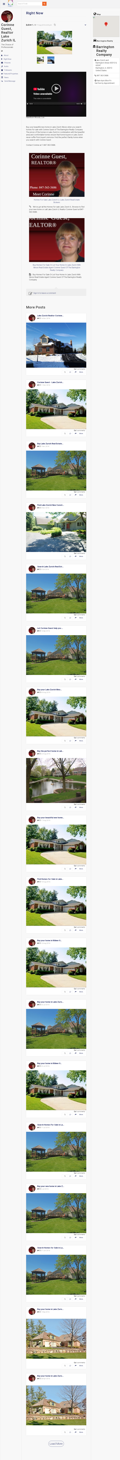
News (6, 77)
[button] (56, 88)
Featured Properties (10, 74)
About (6, 55)
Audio (6, 66)
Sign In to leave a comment (44, 293)
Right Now (7, 59)
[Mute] (81, 104)
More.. (81, 372)
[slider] (55, 103)
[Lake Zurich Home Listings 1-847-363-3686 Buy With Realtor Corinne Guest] (50, 60)
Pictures (7, 63)
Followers (8, 70)
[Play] (28, 104)
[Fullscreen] (85, 104)
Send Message (9, 81)
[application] (56, 88)
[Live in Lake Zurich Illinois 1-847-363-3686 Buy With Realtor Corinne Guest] (56, 42)
